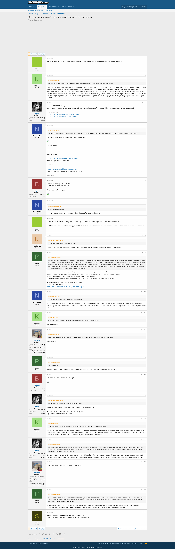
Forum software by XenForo (87, 547)
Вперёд (41, 54)
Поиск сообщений (47, 10)
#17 (145, 439)
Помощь (134, 543)
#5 (145, 180)
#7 (145, 218)
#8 (145, 235)
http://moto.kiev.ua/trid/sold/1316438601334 (63, 114)
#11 (145, 312)
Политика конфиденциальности (120, 543)
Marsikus (37, 340)
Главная (32, 7)
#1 (145, 58)
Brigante (37, 191)
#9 (145, 252)
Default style (33, 543)
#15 (145, 395)
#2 (145, 75)
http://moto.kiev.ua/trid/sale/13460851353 (62, 158)
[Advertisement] (87, 36)
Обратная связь (103, 543)
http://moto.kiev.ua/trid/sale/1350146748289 (63, 116)
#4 (145, 125)
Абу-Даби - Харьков (39, 347)
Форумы (41, 7)
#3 (145, 102)
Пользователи (66, 7)
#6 (145, 201)
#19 (145, 489)
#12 (145, 329)
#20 (145, 512)
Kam (37, 113)
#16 (145, 418)
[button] (59, 7)
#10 (145, 291)
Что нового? (52, 7)
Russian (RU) (44, 543)
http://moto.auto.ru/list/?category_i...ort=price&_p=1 (65, 287)
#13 (145, 357)
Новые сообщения (34, 10)
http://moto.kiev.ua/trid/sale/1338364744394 (63, 169)
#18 (145, 462)
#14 (145, 374)
